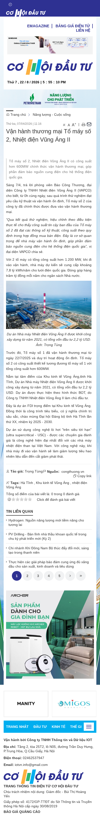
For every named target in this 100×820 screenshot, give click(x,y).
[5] (26, 704)
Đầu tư (40, 727)
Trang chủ (17, 114)
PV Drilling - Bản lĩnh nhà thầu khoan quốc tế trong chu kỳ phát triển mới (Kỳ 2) (47, 536)
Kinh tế (58, 727)
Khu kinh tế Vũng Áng (52, 483)
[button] (83, 124)
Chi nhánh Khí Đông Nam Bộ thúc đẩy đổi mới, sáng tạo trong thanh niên (48, 550)
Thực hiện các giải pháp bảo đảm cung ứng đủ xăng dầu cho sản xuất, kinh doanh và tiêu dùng (48, 564)
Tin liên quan (19, 511)
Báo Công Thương (69, 185)
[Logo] (26, 13)
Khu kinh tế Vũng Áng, (62, 376)
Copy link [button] (84, 476)
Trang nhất (17, 727)
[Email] (89, 124)
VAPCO (25, 252)
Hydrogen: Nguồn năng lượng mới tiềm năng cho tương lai (46, 522)
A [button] (64, 125)
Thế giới (77, 727)
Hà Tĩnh (79, 416)
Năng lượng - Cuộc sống (52, 114)
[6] (74, 704)
